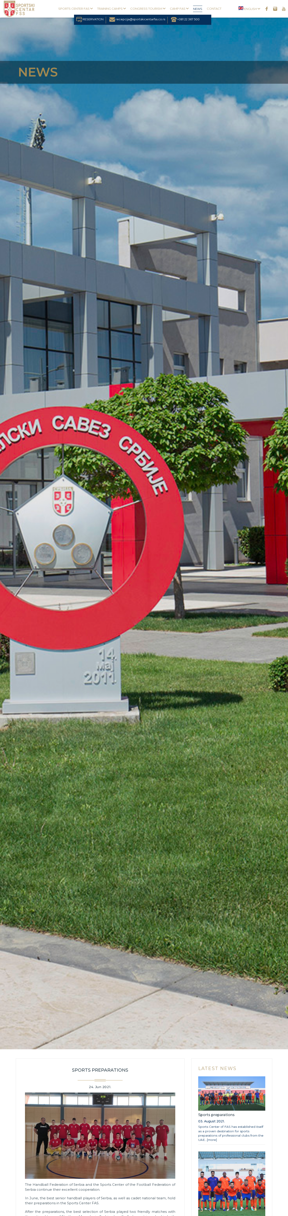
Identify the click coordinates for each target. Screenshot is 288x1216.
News (197, 9)
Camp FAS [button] (178, 8)
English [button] (250, 9)
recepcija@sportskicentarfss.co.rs (140, 19)
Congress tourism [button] (146, 8)
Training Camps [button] (110, 8)
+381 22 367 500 (188, 19)
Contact (214, 8)
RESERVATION (93, 19)
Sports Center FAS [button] (74, 8)
